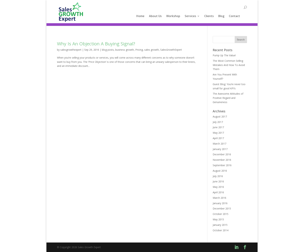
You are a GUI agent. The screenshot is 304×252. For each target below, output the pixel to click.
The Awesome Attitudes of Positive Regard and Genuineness (228, 98)
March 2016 (219, 197)
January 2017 (220, 149)
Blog (221, 16)
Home (140, 16)
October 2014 (220, 230)
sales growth (151, 49)
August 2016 (220, 170)
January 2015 (220, 225)
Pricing (139, 49)
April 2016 (218, 192)
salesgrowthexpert (70, 49)
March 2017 (219, 143)
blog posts (108, 49)
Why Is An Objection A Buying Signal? (96, 43)
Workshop (173, 16)
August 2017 (220, 116)
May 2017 (218, 132)
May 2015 (218, 219)
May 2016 (218, 187)
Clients (209, 16)
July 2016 (218, 176)
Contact (234, 16)
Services (190, 16)
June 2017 (218, 127)
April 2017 (218, 138)
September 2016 (222, 165)
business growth (124, 49)
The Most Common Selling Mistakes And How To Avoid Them (229, 65)
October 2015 (220, 214)
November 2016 (222, 159)
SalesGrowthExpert (171, 49)
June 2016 (218, 181)
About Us (155, 16)
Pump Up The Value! (224, 55)
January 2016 (220, 203)
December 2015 (222, 208)
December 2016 (222, 154)
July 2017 (218, 122)
